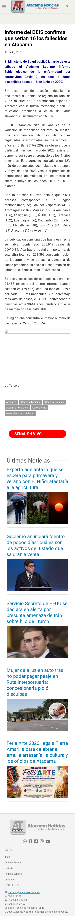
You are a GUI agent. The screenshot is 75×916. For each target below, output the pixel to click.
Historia (9, 868)
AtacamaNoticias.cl (17, 407)
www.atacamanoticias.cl (20, 413)
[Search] (66, 6)
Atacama (11, 402)
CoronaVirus (39, 407)
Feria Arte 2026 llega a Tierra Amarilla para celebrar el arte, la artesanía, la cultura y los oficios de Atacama (37, 752)
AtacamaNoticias (54, 402)
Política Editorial (13, 873)
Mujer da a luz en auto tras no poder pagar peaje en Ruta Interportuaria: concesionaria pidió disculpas (35, 682)
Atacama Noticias (30, 402)
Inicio (7, 857)
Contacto (10, 879)
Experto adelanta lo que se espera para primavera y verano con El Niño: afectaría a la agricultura (37, 478)
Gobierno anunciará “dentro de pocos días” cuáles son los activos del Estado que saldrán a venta (36, 545)
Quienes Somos (13, 862)
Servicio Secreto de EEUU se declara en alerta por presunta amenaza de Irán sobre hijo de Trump (37, 612)
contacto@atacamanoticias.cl (24, 892)
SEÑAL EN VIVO (27, 434)
